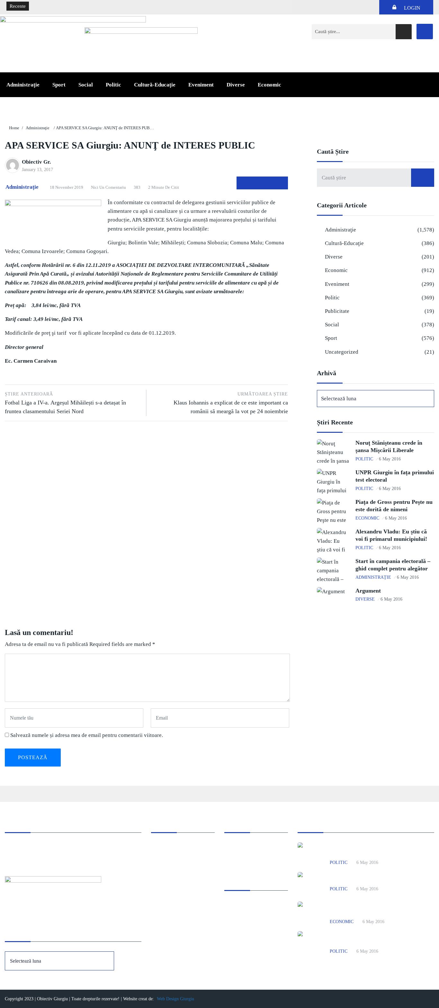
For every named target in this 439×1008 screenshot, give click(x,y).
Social (85, 85)
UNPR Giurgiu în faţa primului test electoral (378, 879)
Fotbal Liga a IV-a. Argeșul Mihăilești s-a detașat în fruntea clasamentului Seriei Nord (65, 403)
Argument (368, 590)
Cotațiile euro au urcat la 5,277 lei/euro (73, 6)
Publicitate (337, 311)
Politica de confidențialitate (251, 855)
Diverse (236, 85)
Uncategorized (341, 352)
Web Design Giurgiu (175, 998)
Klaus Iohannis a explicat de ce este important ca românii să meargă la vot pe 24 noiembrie (231, 403)
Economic (269, 85)
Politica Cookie (239, 846)
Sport (59, 85)
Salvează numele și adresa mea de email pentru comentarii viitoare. (86, 735)
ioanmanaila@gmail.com (30, 855)
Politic (113, 85)
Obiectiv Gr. (36, 162)
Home (14, 127)
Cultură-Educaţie (154, 85)
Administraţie (23, 85)
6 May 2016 (390, 459)
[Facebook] (425, 31)
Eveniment (201, 85)
